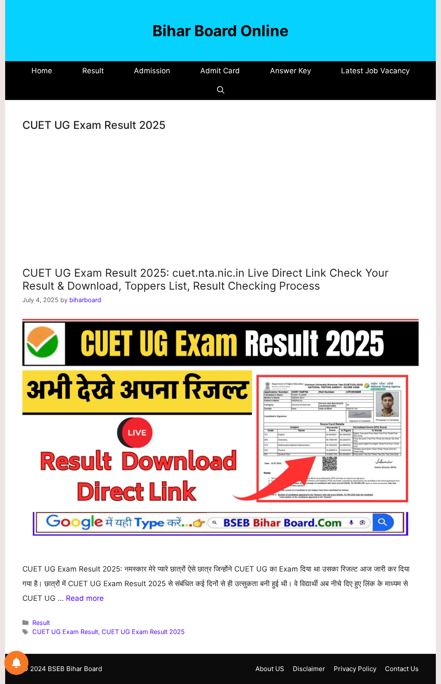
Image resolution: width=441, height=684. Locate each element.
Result (93, 70)
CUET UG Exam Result (65, 631)
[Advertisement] (220, 202)
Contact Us (402, 669)
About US (269, 669)
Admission (152, 70)
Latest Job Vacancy (375, 70)
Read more (85, 598)
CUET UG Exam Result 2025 (143, 631)
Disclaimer (309, 669)
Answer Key (290, 70)
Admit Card (220, 70)
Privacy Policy (355, 669)
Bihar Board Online (220, 31)
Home (41, 70)
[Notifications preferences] (16, 663)
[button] (220, 90)
